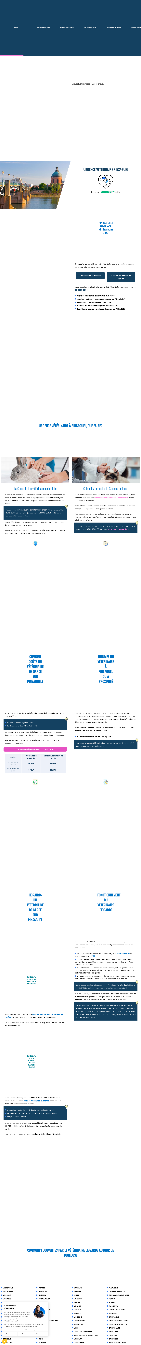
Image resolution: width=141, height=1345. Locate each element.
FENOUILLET (43, 1291)
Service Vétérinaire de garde (43, 28)
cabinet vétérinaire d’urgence (36, 1101)
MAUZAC (77, 1302)
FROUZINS (42, 1317)
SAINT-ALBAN (114, 1317)
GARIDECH (43, 1332)
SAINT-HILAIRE (114, 1328)
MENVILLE (77, 1306)
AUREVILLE (7, 1299)
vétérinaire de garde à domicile (41, 713)
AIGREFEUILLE (8, 1288)
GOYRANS (42, 1342)
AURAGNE (7, 1295)
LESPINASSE (78, 1288)
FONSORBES (43, 1302)
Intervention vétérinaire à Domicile (67, 28)
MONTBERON (79, 1342)
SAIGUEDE (113, 1313)
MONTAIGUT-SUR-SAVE (83, 1332)
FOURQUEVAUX (44, 1310)
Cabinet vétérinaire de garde (121, 277)
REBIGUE (112, 1299)
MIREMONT (78, 1317)
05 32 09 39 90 (81, 290)
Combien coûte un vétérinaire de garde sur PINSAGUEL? (101, 299)
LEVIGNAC (78, 1291)
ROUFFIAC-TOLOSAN (117, 1310)
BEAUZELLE (7, 1339)
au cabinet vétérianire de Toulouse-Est (111, 497)
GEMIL (41, 1339)
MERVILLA (77, 1310)
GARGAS (42, 1328)
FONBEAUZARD (44, 1299)
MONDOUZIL (78, 1324)
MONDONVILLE (79, 1321)
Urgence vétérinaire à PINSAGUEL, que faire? (95, 296)
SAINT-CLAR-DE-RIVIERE (118, 1321)
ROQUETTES (113, 1306)
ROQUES (112, 1302)
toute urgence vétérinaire (91, 743)
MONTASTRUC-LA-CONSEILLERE (86, 1335)
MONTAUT (78, 1339)
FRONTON (42, 1313)
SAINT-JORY (114, 1335)
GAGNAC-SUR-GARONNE (48, 1321)
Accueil (15, 28)
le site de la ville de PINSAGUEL (48, 1134)
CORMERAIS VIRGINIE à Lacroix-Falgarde (94, 736)
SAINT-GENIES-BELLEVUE (118, 1324)
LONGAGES (78, 1299)
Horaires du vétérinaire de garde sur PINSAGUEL (97, 306)
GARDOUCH (43, 1324)
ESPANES (42, 1288)
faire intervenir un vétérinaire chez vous (34, 510)
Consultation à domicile (90, 275)
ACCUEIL (75, 84)
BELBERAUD (7, 1342)
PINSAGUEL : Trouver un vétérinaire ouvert (94, 302)
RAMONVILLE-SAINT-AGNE (119, 1295)
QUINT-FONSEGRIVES (117, 1291)
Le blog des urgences (114, 28)
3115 (93, 956)
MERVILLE (77, 1313)
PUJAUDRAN (113, 1288)
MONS (76, 1328)
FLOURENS (42, 1295)
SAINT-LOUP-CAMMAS (117, 1342)
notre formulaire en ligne (118, 529)
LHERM (76, 1295)
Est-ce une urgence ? (90, 28)
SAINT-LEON (113, 1339)
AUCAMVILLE (8, 1291)
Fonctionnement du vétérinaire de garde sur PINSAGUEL (101, 309)
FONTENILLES (43, 1306)
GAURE (41, 1335)
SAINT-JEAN (113, 1332)
